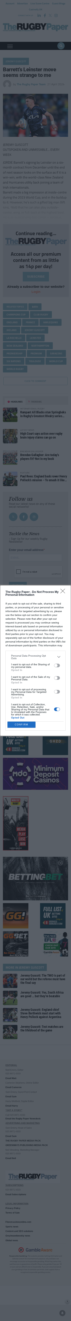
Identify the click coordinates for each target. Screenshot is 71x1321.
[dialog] (35, 660)
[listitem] (35, 657)
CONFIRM (21, 724)
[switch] (57, 665)
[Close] (63, 592)
